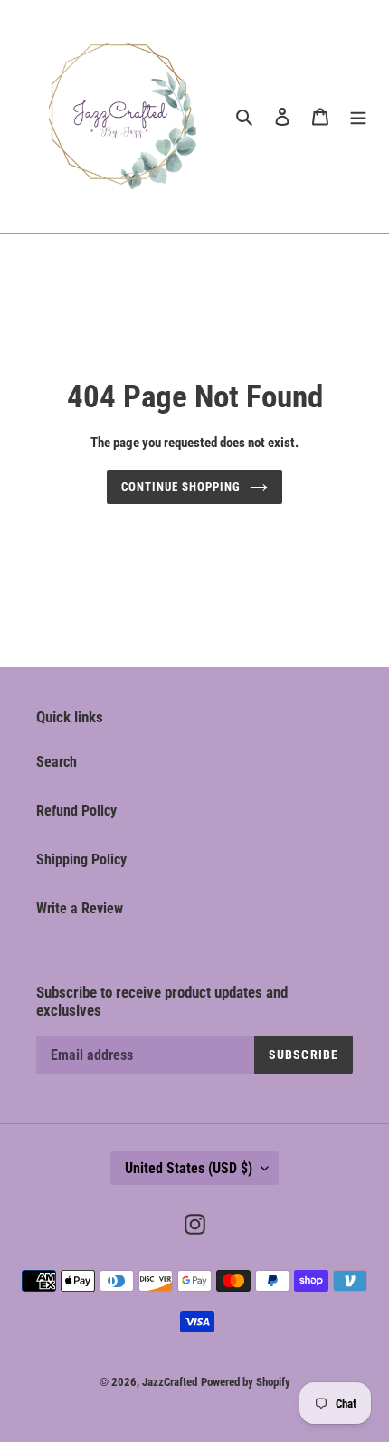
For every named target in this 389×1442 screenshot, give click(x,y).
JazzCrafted (169, 1382)
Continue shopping (181, 486)
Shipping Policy (81, 859)
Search (56, 761)
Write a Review (79, 908)
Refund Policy (76, 810)
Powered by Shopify (245, 1382)
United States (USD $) (188, 1168)
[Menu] (358, 117)
